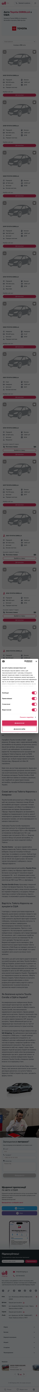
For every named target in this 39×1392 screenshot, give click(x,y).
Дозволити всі (19, 723)
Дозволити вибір (19, 729)
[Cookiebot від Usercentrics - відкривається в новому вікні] (24, 661)
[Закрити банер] (36, 661)
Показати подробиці (26, 717)
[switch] (34, 698)
